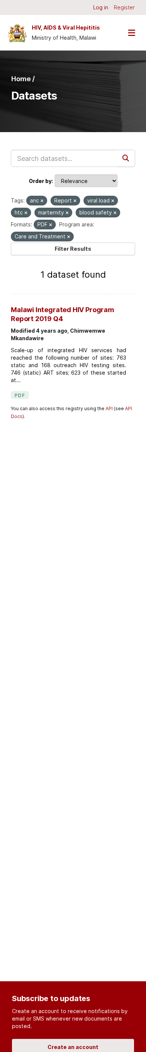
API (109, 408)
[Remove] (41, 201)
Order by (40, 181)
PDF (20, 395)
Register (124, 7)
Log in (100, 7)
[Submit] (126, 158)
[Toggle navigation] (131, 32)
